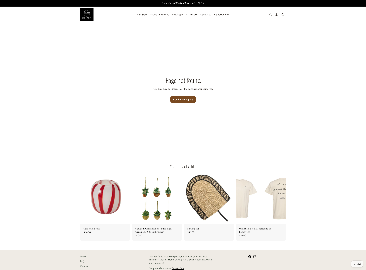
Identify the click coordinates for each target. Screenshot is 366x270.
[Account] (276, 14)
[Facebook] (249, 256)
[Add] (125, 219)
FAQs (82, 261)
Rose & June (178, 268)
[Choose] (177, 219)
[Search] (270, 14)
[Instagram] (254, 256)
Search (83, 256)
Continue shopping (183, 99)
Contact (84, 266)
